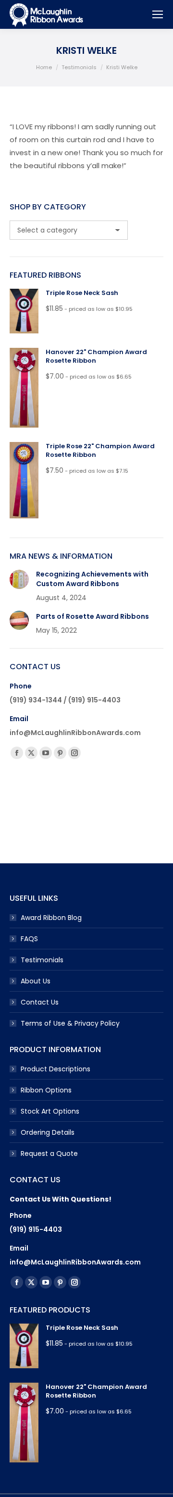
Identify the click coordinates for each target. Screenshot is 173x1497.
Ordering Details (47, 1132)
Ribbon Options (46, 1090)
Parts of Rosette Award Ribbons (92, 616)
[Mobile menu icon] (157, 14)
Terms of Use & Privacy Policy (70, 1023)
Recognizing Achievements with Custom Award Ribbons (92, 579)
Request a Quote (49, 1153)
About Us (35, 981)
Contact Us (40, 1002)
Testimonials (42, 960)
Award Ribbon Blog (51, 917)
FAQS (29, 939)
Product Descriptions (55, 1069)
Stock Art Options (50, 1111)
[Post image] (19, 579)
